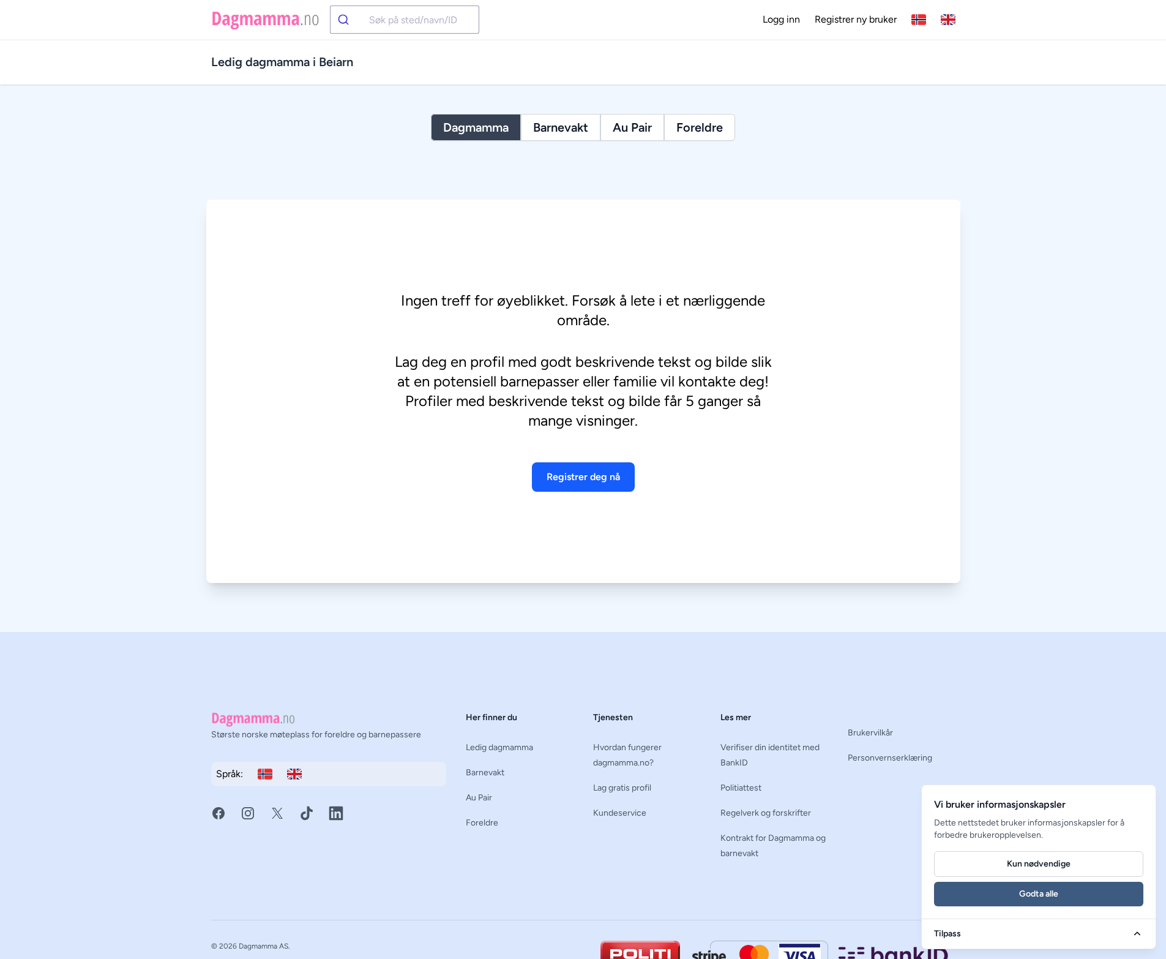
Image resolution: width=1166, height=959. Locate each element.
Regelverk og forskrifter (765, 813)
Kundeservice (619, 813)
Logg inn (781, 19)
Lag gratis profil (622, 788)
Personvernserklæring (890, 758)
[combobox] (404, 20)
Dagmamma (476, 127)
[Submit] (350, 19)
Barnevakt (560, 127)
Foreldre (699, 127)
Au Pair (632, 127)
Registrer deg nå (583, 477)
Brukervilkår (870, 733)
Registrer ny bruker (856, 19)
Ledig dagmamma (499, 747)
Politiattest (740, 788)
